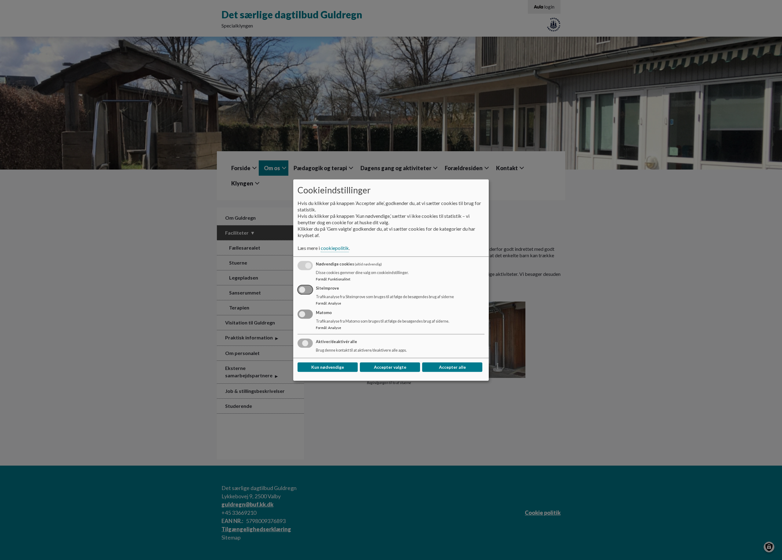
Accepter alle (452, 367)
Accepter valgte (390, 367)
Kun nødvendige (327, 367)
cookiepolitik (335, 248)
